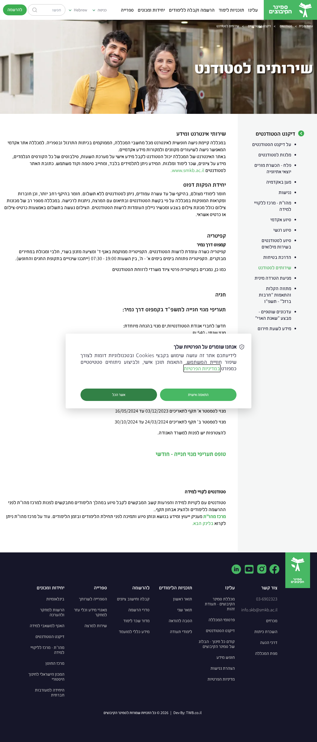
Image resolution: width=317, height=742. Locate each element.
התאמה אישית (198, 394)
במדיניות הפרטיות (202, 368)
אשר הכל (118, 394)
